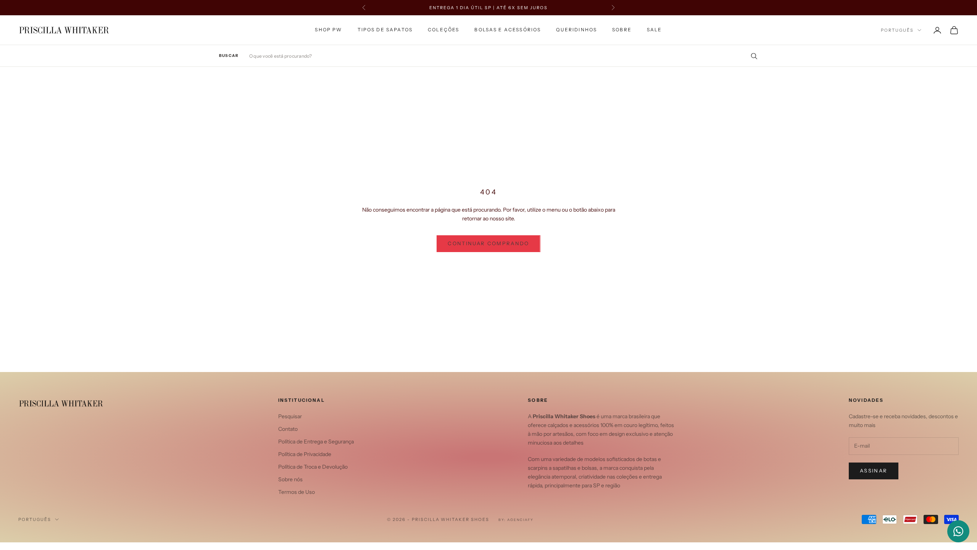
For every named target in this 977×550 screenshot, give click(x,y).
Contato (288, 428)
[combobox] (503, 55)
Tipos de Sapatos (385, 29)
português (897, 30)
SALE (654, 29)
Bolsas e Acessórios (507, 29)
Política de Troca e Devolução (313, 466)
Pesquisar (290, 416)
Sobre (622, 29)
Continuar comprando (488, 243)
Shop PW (328, 29)
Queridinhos (576, 29)
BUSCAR (229, 56)
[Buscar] (751, 55)
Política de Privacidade (304, 454)
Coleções (443, 29)
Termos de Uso (296, 492)
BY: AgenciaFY (516, 520)
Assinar (873, 470)
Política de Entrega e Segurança (316, 441)
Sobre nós (290, 479)
